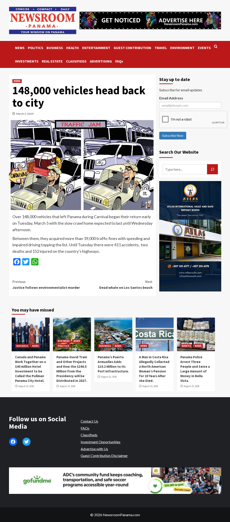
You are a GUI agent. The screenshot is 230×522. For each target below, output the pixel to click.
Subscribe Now (172, 135)
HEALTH (72, 47)
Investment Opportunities (100, 442)
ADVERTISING (101, 61)
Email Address (171, 98)
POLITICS (35, 47)
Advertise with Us (94, 449)
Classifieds (89, 435)
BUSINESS (54, 47)
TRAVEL (161, 47)
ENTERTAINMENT (96, 47)
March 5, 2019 (24, 113)
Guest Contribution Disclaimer (104, 455)
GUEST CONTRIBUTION (132, 47)
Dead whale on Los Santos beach (126, 284)
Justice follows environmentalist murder (46, 284)
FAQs (119, 61)
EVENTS (204, 47)
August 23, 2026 (26, 386)
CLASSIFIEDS (76, 61)
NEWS (19, 47)
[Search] (216, 47)
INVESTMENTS (26, 61)
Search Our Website (179, 152)
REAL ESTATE (52, 61)
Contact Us (89, 421)
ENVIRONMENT (182, 47)
